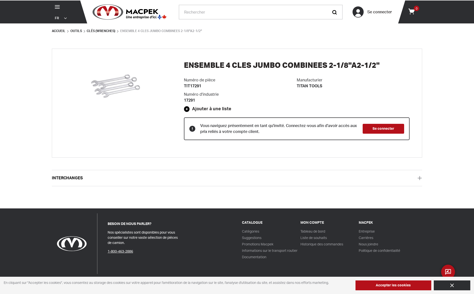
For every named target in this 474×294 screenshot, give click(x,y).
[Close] (452, 285)
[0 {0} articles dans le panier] (411, 11)
